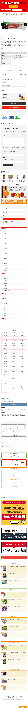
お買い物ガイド (9, 14)
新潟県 (5, 348)
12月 (22, 388)
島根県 (22, 358)
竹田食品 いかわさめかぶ (13, 580)
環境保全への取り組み (11, 697)
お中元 (14, 472)
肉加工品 (5, 301)
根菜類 (5, 258)
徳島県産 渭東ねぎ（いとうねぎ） (14, 599)
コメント (6, 135)
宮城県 (13, 335)
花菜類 (5, 270)
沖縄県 (13, 371)
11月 (14, 388)
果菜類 (5, 256)
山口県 (13, 361)
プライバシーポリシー (19, 696)
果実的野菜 (6, 288)
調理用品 (5, 320)
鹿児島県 (5, 371)
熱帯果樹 (5, 285)
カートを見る (14, 6)
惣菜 (5, 308)
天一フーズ (6, 112)
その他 (5, 374)
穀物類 (5, 265)
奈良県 (13, 356)
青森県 (13, 332)
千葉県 (22, 340)
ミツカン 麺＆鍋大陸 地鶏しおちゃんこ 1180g (17, 182)
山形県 (13, 338)
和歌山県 (22, 356)
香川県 (22, 361)
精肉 (5, 295)
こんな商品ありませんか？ (17, 14)
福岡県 (5, 366)
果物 (4, 273)
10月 (5, 388)
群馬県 (22, 338)
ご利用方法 (23, 13)
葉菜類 (5, 253)
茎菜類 (5, 260)
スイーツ (5, 305)
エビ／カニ (6, 236)
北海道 (5, 332)
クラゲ (5, 243)
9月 (22, 386)
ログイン (16, 70)
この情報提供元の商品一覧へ (14, 103)
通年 (5, 391)
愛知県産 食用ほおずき (12, 685)
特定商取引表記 (18, 697)
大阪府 (22, 353)
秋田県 (5, 335)
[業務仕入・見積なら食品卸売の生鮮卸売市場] (14, 4)
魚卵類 (5, 248)
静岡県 (5, 345)
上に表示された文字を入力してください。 (11, 159)
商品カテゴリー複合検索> (14, 464)
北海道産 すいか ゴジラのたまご (14, 626)
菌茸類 (5, 263)
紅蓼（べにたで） (11, 672)
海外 (22, 371)
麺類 (5, 313)
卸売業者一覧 (8, 696)
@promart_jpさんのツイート (6, 497)
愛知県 (13, 350)
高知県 (5, 363)
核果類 (5, 283)
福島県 (22, 335)
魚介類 (4, 228)
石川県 (22, 348)
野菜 (4, 251)
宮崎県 (22, 369)
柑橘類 (5, 275)
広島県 (13, 358)
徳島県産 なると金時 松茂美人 (14, 606)
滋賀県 (5, 353)
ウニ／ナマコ (6, 241)
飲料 (5, 315)
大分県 (5, 369)
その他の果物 (6, 290)
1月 (5, 381)
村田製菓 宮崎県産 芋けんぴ (14, 659)
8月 (13, 386)
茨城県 (5, 338)
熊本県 (13, 369)
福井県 (5, 350)
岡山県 (5, 358)
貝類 (5, 233)
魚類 (5, 231)
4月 (5, 383)
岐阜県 (13, 345)
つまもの (5, 323)
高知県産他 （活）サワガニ (13, 573)
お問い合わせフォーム (14, 404)
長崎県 (22, 366)
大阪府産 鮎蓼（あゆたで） (13, 592)
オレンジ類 (6, 278)
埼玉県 (5, 343)
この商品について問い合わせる (14, 107)
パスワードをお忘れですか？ (8, 221)
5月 (13, 383)
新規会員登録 (5, 13)
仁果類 (5, 280)
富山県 (13, 348)
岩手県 (22, 332)
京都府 (13, 353)
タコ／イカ (6, 238)
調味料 (5, 310)
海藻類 (5, 245)
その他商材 (5, 318)
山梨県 (5, 340)
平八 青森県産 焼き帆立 (23, 181)
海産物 (5, 303)
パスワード (5, 212)
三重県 (22, 350)
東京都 (13, 343)
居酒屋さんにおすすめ (14, 479)
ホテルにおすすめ (14, 482)
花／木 (5, 325)
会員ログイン (11, 13)
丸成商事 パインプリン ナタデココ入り (16, 645)
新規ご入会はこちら (6, 222)
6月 (22, 383)
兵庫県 (5, 356)
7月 (5, 386)
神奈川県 (22, 343)
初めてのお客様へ (17, 13)
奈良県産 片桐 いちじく (13, 633)
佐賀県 (13, 366)
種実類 (5, 268)
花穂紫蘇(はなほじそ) (12, 679)
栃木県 (13, 340)
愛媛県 (22, 363)
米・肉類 (5, 293)
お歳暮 (14, 475)
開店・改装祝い (14, 486)
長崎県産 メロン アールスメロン (14, 619)
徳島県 (13, 363)
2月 (13, 381)
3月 (22, 381)
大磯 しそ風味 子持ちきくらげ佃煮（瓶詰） (17, 566)
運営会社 (13, 696)
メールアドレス (6, 208)
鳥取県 (5, 361)
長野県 (22, 345)
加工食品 (5, 298)
